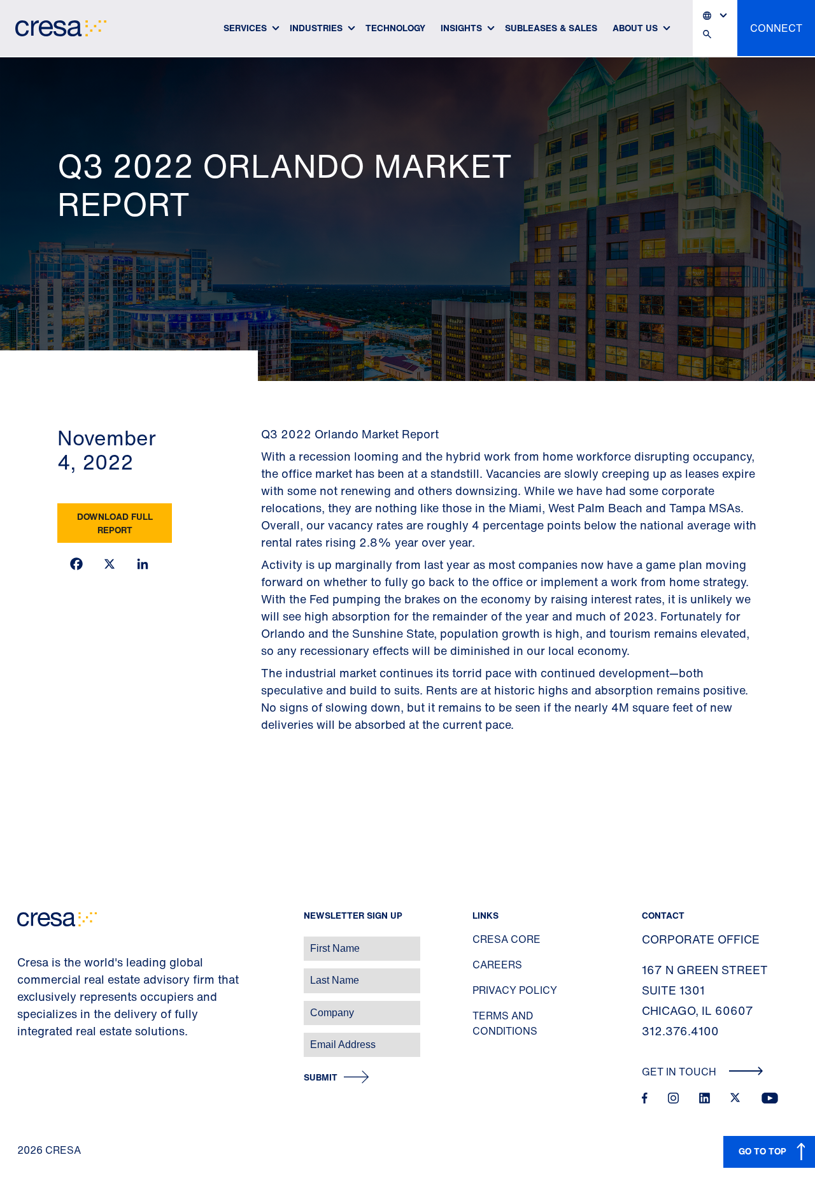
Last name (24, 973)
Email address (31, 1038)
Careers (497, 964)
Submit (320, 1077)
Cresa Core (506, 939)
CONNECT (776, 28)
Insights (461, 27)
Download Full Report (115, 523)
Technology (395, 27)
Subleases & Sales (551, 27)
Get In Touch (680, 1071)
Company (23, 1006)
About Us (635, 27)
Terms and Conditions (504, 1023)
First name (25, 942)
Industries (316, 27)
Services (245, 27)
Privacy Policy (514, 990)
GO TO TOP (762, 1151)
